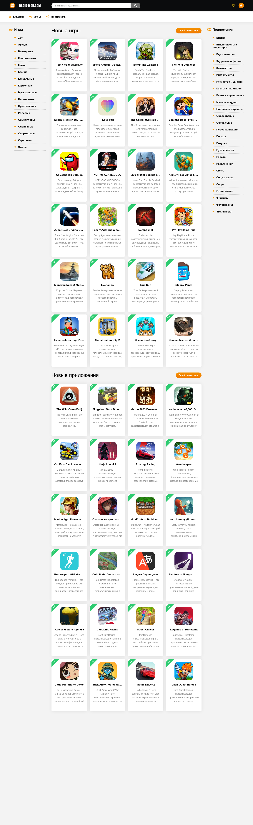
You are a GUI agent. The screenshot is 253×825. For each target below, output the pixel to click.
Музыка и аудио (226, 102)
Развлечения (224, 163)
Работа (221, 156)
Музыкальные (27, 92)
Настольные (26, 99)
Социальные (224, 177)
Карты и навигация (229, 88)
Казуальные (26, 78)
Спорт (220, 184)
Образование (225, 115)
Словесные (25, 126)
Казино (22, 71)
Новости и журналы (229, 109)
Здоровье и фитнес (229, 61)
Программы (58, 16)
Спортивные (26, 133)
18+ (20, 37)
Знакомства (224, 68)
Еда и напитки (225, 54)
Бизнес (221, 37)
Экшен (22, 147)
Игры (37, 16)
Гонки (22, 65)
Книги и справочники (230, 95)
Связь (220, 170)
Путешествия (225, 150)
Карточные (25, 85)
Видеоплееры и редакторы (225, 46)
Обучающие (224, 122)
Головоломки (27, 58)
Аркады (23, 44)
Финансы (222, 197)
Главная (18, 16)
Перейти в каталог (189, 30)
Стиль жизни (224, 191)
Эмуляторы (224, 211)
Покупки (221, 143)
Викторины (25, 51)
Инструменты (225, 74)
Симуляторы (26, 119)
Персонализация (227, 129)
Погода (221, 136)
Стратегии (25, 140)
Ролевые (24, 112)
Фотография (224, 204)
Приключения (27, 106)
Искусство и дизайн (229, 81)
